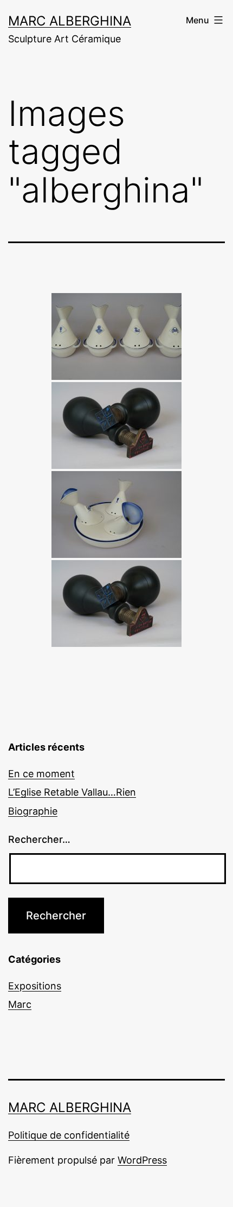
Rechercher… (39, 839)
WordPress (142, 1160)
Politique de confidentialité (69, 1135)
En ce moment (41, 773)
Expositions (34, 986)
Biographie (32, 811)
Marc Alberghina (69, 21)
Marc (19, 1004)
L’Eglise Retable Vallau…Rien (72, 792)
